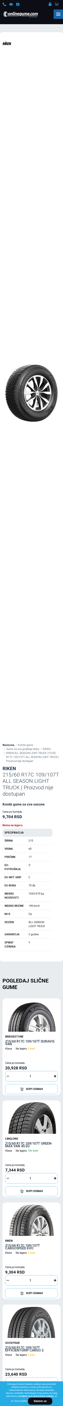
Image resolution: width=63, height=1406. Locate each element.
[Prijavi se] (50, 5)
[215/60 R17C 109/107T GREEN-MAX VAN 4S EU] (31, 1118)
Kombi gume (25, 745)
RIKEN (46, 749)
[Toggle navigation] (58, 14)
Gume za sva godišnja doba (22, 749)
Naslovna (8, 745)
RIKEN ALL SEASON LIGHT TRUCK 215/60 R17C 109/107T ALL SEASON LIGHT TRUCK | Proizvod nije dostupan (32, 757)
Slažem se (40, 1401)
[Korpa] (57, 4)
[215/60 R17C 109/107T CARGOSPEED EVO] (31, 1220)
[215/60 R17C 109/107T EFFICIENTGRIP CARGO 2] (31, 1322)
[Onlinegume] (25, 15)
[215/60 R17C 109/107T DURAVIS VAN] (31, 1016)
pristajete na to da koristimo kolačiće (36, 1396)
